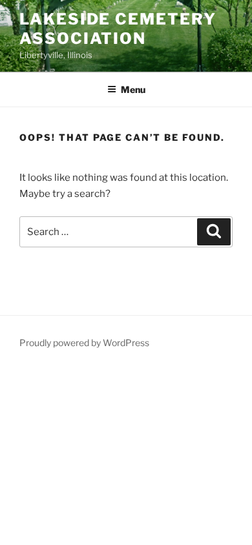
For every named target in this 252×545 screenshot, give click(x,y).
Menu (133, 89)
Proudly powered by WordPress (84, 342)
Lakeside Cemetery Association (117, 29)
